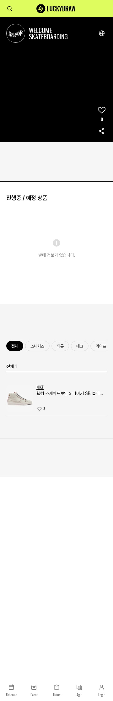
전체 (14, 346)
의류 (60, 346)
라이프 (101, 346)
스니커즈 (37, 346)
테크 (79, 346)
